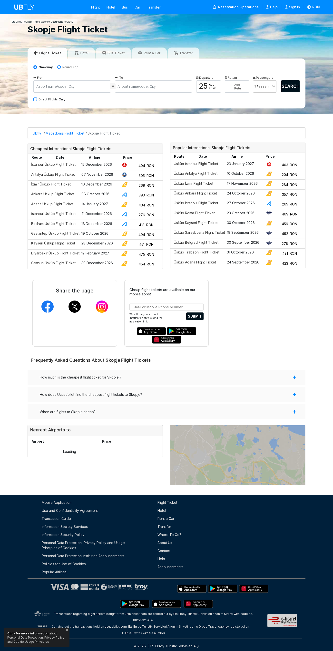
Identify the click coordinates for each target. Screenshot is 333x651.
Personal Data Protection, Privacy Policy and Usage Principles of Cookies (83, 545)
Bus (125, 7)
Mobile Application (56, 502)
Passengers (264, 77)
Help (274, 7)
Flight (95, 7)
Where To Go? (169, 535)
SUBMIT (195, 316)
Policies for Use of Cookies (64, 564)
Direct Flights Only (52, 99)
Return (232, 77)
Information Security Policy (63, 535)
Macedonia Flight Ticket (65, 133)
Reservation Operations (238, 7)
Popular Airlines (54, 572)
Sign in (294, 7)
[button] (313, 7)
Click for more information (28, 633)
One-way (46, 67)
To (121, 77)
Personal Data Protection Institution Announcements (83, 556)
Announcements (170, 567)
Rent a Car (165, 518)
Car (137, 7)
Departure (206, 77)
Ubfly (37, 133)
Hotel (111, 7)
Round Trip (70, 67)
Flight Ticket (167, 502)
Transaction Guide (56, 518)
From (40, 77)
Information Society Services (65, 527)
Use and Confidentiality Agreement (70, 510)
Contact (163, 551)
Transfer (154, 7)
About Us (164, 543)
